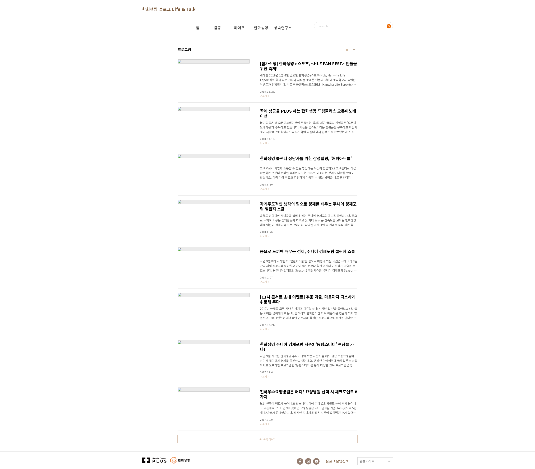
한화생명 (261, 27)
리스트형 (354, 50)
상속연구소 (283, 27)
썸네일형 (347, 50)
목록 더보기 (269, 439)
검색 (389, 26)
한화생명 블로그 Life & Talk (169, 9)
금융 (217, 27)
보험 (195, 27)
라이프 (239, 27)
